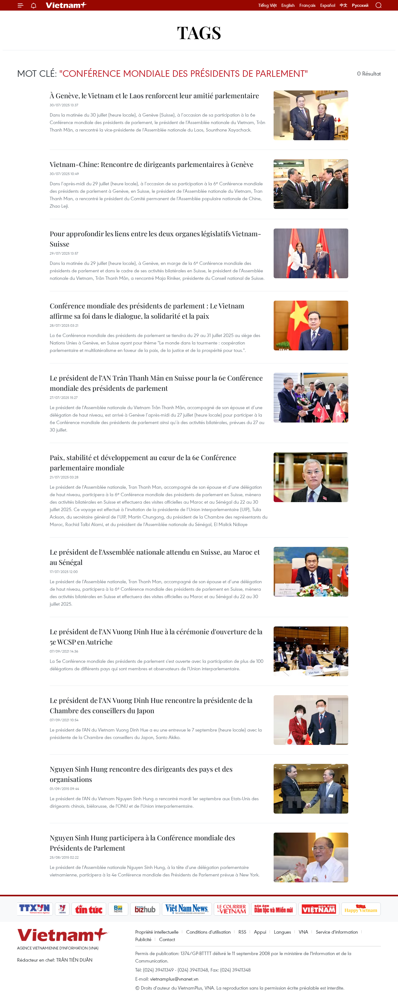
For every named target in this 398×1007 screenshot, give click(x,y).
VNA (303, 932)
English (288, 5)
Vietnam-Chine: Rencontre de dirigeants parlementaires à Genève (151, 164)
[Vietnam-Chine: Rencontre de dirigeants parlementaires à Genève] (311, 184)
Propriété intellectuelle (156, 932)
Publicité (143, 939)
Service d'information (337, 932)
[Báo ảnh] (318, 909)
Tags (199, 32)
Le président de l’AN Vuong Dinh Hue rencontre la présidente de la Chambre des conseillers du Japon (151, 705)
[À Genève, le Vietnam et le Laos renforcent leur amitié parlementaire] (311, 115)
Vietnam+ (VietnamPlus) (66, 5)
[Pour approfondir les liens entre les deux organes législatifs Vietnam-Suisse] (311, 253)
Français (307, 5)
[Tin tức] (89, 909)
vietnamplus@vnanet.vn (174, 979)
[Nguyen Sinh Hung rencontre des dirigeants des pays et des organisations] (311, 789)
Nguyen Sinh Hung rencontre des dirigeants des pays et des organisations (141, 774)
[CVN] (231, 909)
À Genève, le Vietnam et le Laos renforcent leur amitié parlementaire (154, 95)
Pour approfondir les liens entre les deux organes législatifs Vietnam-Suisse (155, 238)
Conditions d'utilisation (208, 932)
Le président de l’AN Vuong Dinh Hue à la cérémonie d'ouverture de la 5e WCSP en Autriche (156, 636)
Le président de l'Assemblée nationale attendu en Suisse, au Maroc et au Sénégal (155, 557)
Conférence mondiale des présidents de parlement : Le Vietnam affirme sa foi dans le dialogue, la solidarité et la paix (147, 311)
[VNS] (187, 909)
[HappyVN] (361, 909)
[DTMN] (273, 909)
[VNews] (62, 909)
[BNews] (118, 909)
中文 (343, 5)
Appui (260, 932)
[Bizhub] (145, 909)
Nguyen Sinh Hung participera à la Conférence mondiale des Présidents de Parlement (142, 842)
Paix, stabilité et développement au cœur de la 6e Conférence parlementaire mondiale (143, 462)
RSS (242, 932)
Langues (282, 932)
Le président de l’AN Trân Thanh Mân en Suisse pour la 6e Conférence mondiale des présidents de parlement (156, 383)
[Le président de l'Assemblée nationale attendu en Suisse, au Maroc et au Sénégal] (311, 572)
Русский (360, 5)
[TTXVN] (34, 909)
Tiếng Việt (267, 5)
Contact (167, 939)
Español (327, 5)
